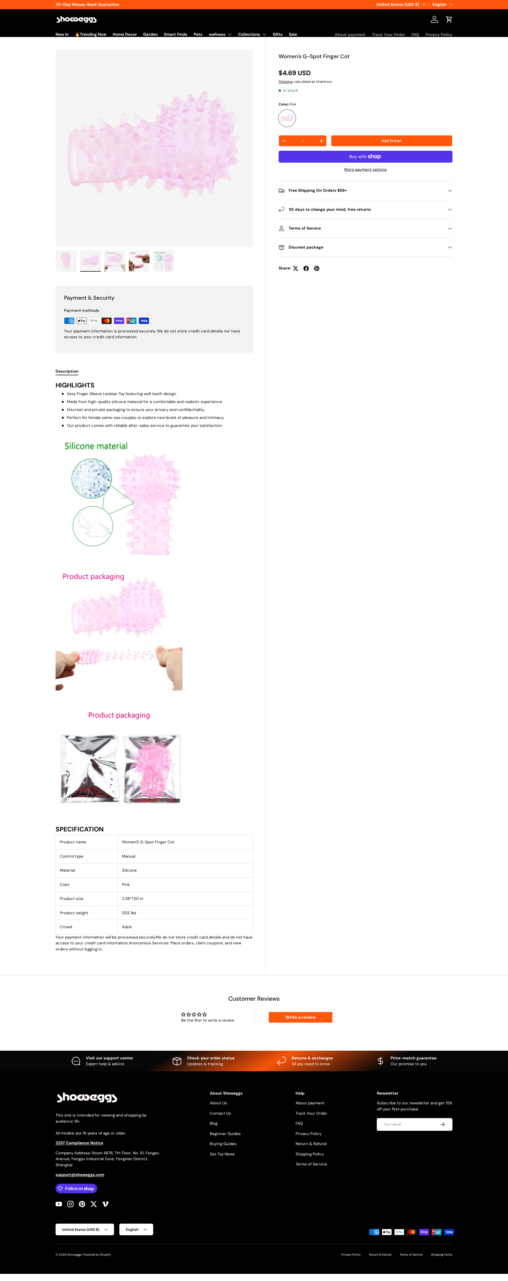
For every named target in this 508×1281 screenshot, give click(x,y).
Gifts (278, 34)
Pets (198, 34)
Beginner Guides (225, 1133)
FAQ (415, 34)
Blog (213, 1123)
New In (62, 34)
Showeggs (74, 1254)
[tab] (67, 371)
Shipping (286, 81)
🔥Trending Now (90, 34)
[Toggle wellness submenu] (229, 34)
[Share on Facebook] (306, 268)
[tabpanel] (154, 666)
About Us (218, 1103)
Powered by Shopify (97, 1254)
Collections (249, 34)
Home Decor (125, 34)
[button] (449, 19)
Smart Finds (175, 34)
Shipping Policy (310, 1154)
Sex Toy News (222, 1154)
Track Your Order (388, 34)
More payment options (365, 169)
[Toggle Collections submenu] (264, 34)
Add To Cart (392, 141)
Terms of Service (311, 1164)
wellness (217, 34)
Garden (150, 34)
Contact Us (220, 1113)
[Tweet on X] (295, 268)
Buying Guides (223, 1143)
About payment (350, 34)
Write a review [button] (300, 1017)
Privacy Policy (438, 34)
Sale (293, 34)
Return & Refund (311, 1143)
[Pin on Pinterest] (316, 268)
